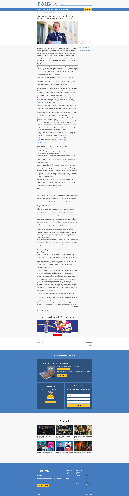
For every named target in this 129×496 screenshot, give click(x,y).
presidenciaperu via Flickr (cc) (46, 312)
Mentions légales (89, 494)
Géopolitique (65, 9)
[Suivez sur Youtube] (86, 484)
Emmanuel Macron (88, 49)
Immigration (81, 50)
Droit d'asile (85, 47)
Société (52, 9)
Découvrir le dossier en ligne (63, 368)
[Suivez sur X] (86, 477)
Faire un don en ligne (62, 375)
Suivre (87, 475)
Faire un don (87, 9)
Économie (60, 9)
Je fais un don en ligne (50, 401)
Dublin (83, 49)
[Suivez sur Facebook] (86, 480)
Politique (48, 9)
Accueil (38, 12)
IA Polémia (39, 9)
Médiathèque (71, 9)
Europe (56, 9)
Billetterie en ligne (57, 334)
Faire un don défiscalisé (43, 485)
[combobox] (76, 4)
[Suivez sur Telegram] (86, 474)
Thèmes (43, 9)
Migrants (85, 50)
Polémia (84, 41)
